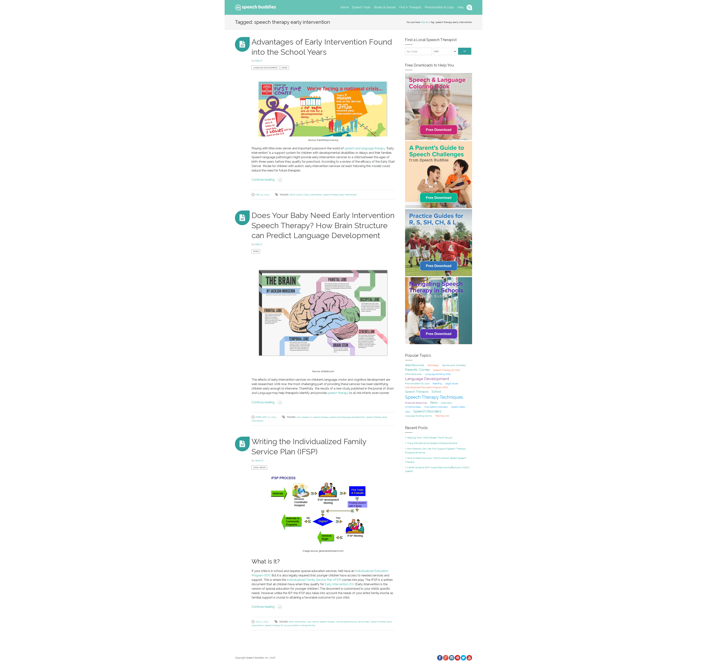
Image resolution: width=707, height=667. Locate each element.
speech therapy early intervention (340, 194)
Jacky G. (259, 460)
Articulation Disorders (436, 407)
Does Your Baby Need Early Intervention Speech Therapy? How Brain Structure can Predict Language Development (323, 225)
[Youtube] (469, 658)
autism (299, 194)
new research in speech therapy (312, 417)
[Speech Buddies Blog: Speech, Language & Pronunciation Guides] (255, 7)
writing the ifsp (307, 625)
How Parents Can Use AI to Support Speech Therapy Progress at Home (435, 450)
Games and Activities (454, 365)
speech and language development (347, 417)
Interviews (446, 402)
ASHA (292, 194)
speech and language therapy (364, 148)
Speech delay (458, 407)
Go (464, 51)
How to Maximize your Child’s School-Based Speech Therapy (435, 460)
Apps (407, 411)
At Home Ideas (413, 406)
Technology (433, 365)
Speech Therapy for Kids (446, 370)
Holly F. (259, 60)
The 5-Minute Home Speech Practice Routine (432, 443)
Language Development (265, 68)
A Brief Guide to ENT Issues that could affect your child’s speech (437, 469)
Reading (437, 383)
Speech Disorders (427, 411)
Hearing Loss (442, 415)
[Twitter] (463, 658)
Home (344, 7)
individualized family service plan (353, 621)
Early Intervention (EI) (339, 584)
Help (460, 7)
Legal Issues (259, 467)
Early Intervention (313, 194)
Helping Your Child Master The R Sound (429, 437)
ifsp (309, 621)
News (284, 68)
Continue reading (266, 179)
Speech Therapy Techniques (434, 397)
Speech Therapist (416, 391)
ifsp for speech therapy (323, 621)
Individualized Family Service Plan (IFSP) (314, 580)
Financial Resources (416, 402)
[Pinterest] (457, 658)
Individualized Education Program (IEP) (426, 387)
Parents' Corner (417, 370)
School (436, 391)
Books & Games (385, 7)
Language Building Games (418, 416)
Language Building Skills (438, 374)
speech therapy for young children (282, 625)
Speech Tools (361, 7)
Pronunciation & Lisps (439, 7)
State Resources (414, 365)
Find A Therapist (410, 7)
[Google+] (446, 658)
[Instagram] (451, 658)
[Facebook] (440, 658)
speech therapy (338, 393)
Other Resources (413, 374)
